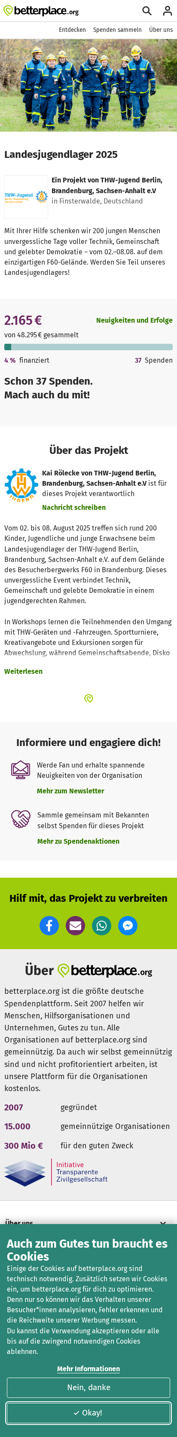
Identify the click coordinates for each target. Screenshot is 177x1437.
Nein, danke (88, 1387)
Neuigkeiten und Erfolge (134, 320)
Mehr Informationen (88, 1369)
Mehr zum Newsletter (70, 791)
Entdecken (72, 30)
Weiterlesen (23, 671)
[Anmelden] (167, 11)
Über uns (161, 30)
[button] (49, 925)
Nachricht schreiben (74, 507)
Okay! (92, 1413)
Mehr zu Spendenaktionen (78, 841)
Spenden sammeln (117, 30)
